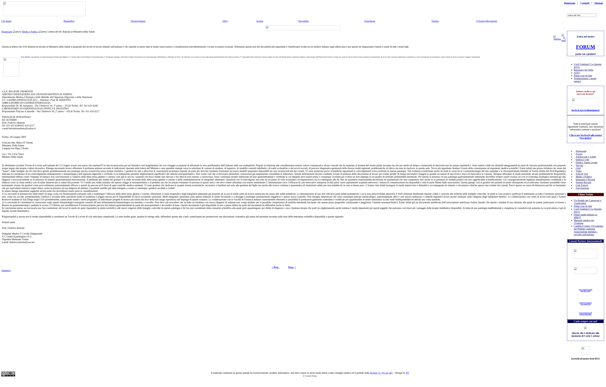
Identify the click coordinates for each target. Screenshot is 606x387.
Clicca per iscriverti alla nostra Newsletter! (585, 136)
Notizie (435, 21)
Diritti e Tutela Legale (586, 162)
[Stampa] (557, 37)
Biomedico (69, 21)
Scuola (259, 21)
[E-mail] (563, 37)
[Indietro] (6, 270)
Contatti (584, 3)
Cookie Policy (311, 376)
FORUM (585, 47)
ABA (225, 21)
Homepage (569, 3)
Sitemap (598, 3)
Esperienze (369, 21)
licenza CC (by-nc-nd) (381, 373)
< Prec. (275, 267)
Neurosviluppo (138, 21)
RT (407, 373)
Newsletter (303, 21)
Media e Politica (30, 31)
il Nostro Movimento (486, 21)
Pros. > (292, 267)
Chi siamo (6, 21)
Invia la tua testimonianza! (585, 110)
